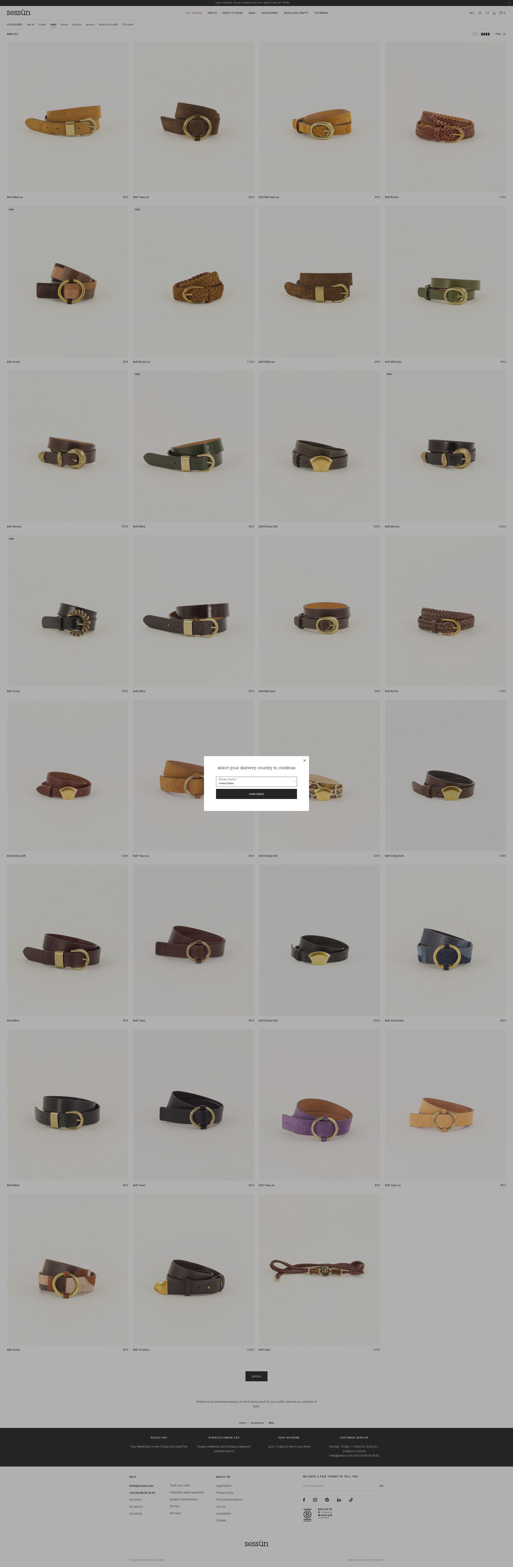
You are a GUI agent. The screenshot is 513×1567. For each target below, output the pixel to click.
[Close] (304, 760)
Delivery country (227, 779)
